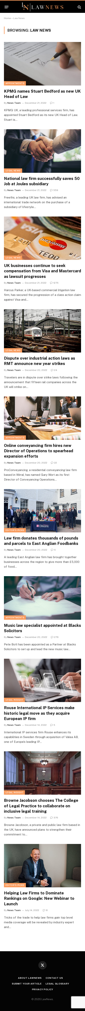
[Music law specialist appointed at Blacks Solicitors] (42, 598)
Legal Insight (14, 700)
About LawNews (30, 978)
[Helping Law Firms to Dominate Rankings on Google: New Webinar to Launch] (42, 865)
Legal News (13, 170)
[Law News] (42, 7)
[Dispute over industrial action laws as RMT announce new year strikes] (42, 331)
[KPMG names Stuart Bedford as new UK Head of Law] (42, 63)
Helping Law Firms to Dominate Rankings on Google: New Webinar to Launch (39, 898)
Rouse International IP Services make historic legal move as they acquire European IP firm (39, 713)
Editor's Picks (15, 530)
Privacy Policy (42, 989)
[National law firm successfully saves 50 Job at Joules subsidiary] (42, 151)
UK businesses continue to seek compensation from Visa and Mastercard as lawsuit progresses (42, 271)
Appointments (15, 83)
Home (7, 18)
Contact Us (54, 978)
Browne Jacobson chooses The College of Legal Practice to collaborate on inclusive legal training (41, 805)
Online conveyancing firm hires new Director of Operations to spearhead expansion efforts (38, 451)
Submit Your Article (27, 983)
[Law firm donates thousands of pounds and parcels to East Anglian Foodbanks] (42, 510)
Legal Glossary (57, 983)
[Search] (79, 7)
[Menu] (6, 7)
